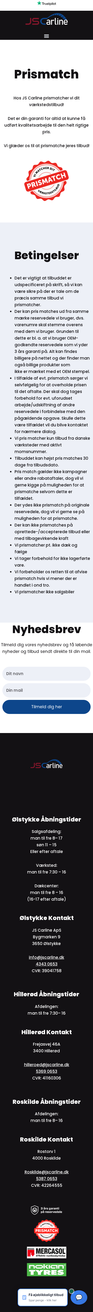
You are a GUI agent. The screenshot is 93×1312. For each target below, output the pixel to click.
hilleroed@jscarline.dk (46, 1065)
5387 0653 (46, 1179)
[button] (47, 36)
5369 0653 (46, 1071)
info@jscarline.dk (46, 957)
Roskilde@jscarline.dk (47, 1172)
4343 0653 (46, 964)
